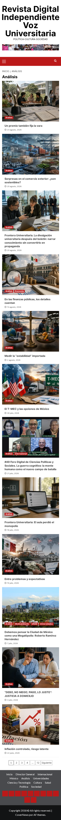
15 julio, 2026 (13, 583)
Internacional (21, 454)
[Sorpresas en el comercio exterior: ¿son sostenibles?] (30, 154)
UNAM (34, 624)
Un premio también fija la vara (23, 125)
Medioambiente (22, 624)
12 (38, 762)
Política (24, 786)
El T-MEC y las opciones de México (27, 408)
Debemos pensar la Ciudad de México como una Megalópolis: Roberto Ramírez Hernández (30, 635)
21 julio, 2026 (13, 473)
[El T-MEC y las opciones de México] (30, 384)
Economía (19, 291)
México (14, 778)
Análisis (9, 117)
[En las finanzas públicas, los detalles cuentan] (30, 274)
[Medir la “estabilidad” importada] (30, 331)
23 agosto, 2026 (14, 130)
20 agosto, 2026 (14, 186)
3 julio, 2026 (12, 700)
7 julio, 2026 (12, 643)
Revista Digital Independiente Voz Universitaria (31, 21)
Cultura (38, 782)
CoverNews (22, 814)
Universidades (46, 624)
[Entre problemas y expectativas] (30, 554)
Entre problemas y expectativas (25, 579)
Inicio (9, 774)
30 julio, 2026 (13, 413)
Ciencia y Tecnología (18, 782)
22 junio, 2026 (13, 753)
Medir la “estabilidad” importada (25, 355)
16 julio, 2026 (13, 530)
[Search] (55, 61)
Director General (25, 774)
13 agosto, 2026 (14, 307)
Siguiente (47, 762)
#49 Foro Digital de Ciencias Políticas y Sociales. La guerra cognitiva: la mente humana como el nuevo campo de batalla (30, 465)
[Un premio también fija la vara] (30, 101)
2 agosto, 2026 (13, 360)
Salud (48, 782)
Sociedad (36, 786)
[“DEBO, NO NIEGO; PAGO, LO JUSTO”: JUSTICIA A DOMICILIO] (30, 667)
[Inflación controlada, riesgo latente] (30, 724)
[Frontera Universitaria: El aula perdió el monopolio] (30, 497)
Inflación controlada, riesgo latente (27, 749)
